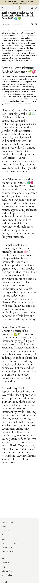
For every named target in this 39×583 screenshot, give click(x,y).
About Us (5, 531)
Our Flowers (6, 535)
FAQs (4, 567)
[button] (6, 8)
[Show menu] (2, 8)
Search (4, 527)
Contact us (5, 563)
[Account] (32, 8)
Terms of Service (8, 552)
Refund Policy (7, 575)
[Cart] (36, 8)
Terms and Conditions (10, 543)
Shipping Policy (7, 571)
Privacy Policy (7, 547)
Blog (3, 539)
